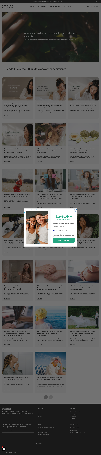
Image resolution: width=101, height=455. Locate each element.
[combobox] (55, 230)
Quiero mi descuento (64, 240)
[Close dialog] (75, 210)
